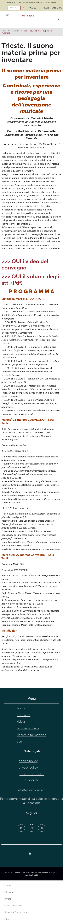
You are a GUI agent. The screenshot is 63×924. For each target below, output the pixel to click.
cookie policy (28, 760)
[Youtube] (41, 828)
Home (4, 31)
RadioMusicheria (28, 728)
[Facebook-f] (21, 828)
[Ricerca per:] (13, 8)
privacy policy (28, 767)
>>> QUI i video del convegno (24, 264)
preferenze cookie (31, 774)
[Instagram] (31, 828)
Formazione (15, 31)
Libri (19, 741)
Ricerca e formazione (31, 734)
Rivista (21, 721)
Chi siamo (23, 715)
